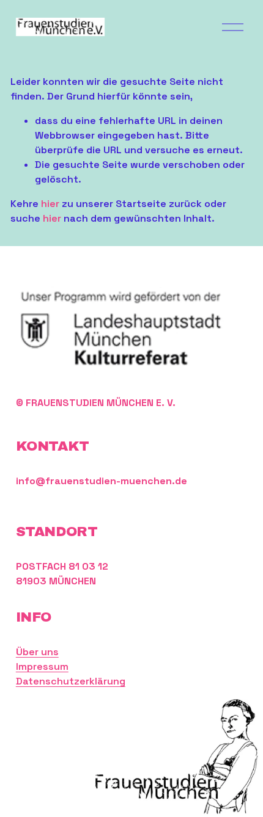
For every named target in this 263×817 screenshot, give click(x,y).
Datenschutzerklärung (70, 681)
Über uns (37, 651)
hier (50, 203)
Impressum (42, 666)
